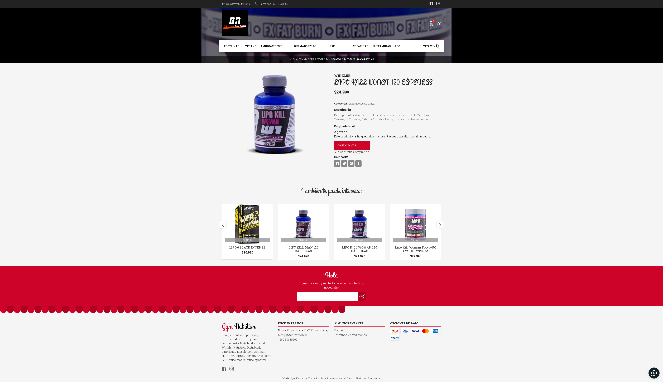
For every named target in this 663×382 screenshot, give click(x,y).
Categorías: (341, 103)
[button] (654, 373)
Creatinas (360, 46)
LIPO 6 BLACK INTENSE (247, 247)
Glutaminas (381, 46)
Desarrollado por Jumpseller (364, 378)
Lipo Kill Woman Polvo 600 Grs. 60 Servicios (415, 249)
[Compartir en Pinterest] (351, 163)
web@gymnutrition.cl (238, 4)
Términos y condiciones (350, 335)
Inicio (293, 59)
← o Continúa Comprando (351, 152)
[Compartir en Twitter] (344, 163)
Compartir (341, 157)
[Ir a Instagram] (437, 4)
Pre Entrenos (337, 48)
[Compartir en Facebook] (337, 163)
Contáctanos (347, 145)
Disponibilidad (344, 126)
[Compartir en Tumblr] (358, 163)
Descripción (342, 109)
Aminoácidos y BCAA (271, 48)
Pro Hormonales (404, 48)
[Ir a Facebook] (431, 4)
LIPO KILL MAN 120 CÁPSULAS (303, 249)
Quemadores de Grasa (305, 48)
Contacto (340, 330)
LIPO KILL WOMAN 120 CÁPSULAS (359, 249)
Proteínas (231, 46)
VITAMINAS (431, 46)
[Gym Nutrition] (277, 23)
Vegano (250, 46)
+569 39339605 (287, 339)
